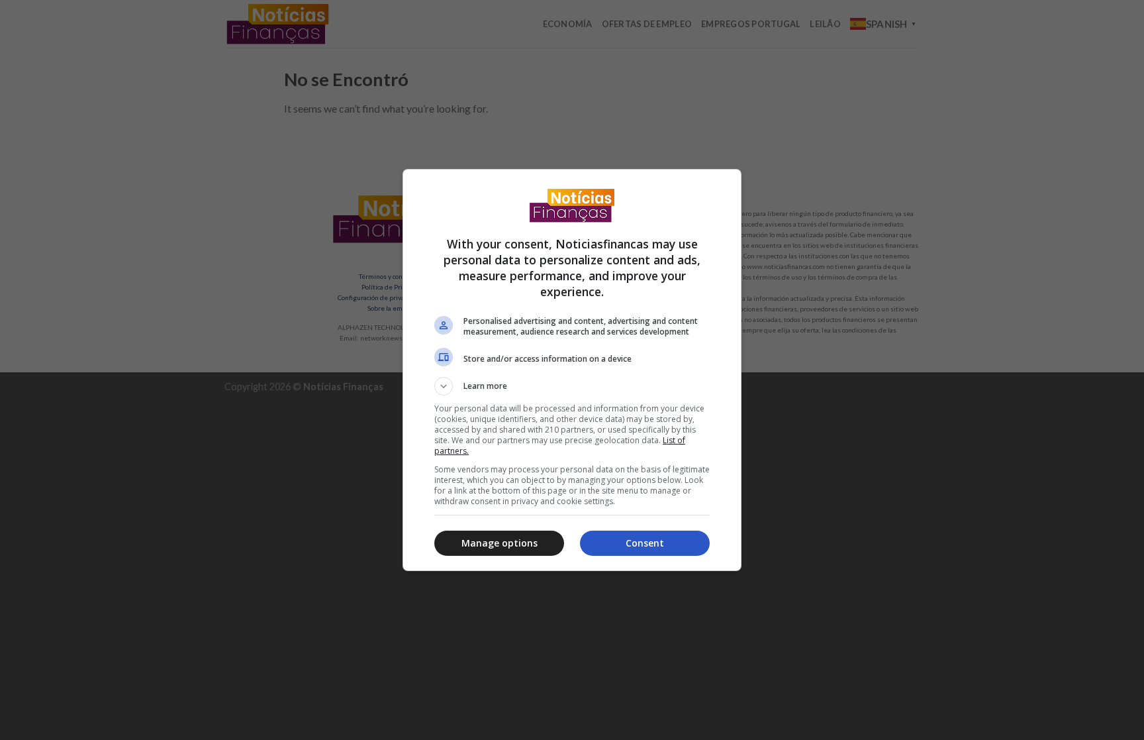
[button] (572, 386)
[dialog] (572, 370)
